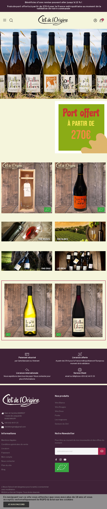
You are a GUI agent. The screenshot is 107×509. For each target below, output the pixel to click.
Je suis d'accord (16, 504)
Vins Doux (59, 411)
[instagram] (60, 459)
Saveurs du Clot (62, 424)
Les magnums (61, 419)
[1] (102, 451)
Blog (3, 469)
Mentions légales (8, 440)
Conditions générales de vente (14, 444)
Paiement (5, 453)
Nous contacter (8, 461)
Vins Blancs (60, 403)
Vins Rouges (60, 407)
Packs (57, 415)
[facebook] (56, 459)
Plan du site (6, 465)
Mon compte (6, 457)
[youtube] (65, 459)
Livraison (5, 448)
